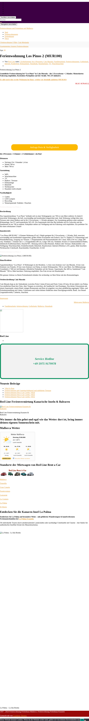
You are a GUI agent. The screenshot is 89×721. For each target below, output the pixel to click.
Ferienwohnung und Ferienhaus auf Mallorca (16, 28)
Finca (7, 38)
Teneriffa (3, 483)
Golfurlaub (84, 62)
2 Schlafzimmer (25, 62)
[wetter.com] (6, 459)
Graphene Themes (20, 716)
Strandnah (33, 64)
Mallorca (41, 306)
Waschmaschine (58, 64)
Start (6, 32)
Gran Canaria (5, 487)
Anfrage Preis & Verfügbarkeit (44, 147)
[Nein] (85, 720)
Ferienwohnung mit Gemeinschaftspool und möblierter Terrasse (28, 391)
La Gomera (4, 499)
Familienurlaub (59, 62)
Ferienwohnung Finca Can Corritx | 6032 (20, 397)
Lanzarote (3, 495)
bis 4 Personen (37, 62)
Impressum (4, 298)
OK (82, 720)
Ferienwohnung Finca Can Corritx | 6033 (20, 395)
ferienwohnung (22, 306)
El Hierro (3, 507)
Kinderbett (15, 64)
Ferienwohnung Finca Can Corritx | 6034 (20, 393)
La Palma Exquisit (26, 519)
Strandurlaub (43, 64)
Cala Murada (48, 62)
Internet (7, 64)
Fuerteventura (5, 491)
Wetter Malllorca (17, 434)
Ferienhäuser (9, 36)
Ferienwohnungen (11, 34)
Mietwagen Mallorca (81, 302)
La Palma (3, 503)
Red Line (11, 62)
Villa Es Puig (9, 388)
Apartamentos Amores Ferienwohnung (14, 46)
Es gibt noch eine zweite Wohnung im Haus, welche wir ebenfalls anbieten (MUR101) (33, 80)
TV (50, 64)
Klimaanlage (24, 64)
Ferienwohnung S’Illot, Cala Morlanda (14, 42)
